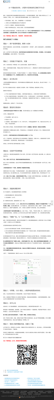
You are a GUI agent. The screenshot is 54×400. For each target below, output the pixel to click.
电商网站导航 (30, 392)
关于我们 (2, 391)
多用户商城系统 (43, 392)
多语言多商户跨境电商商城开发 (10, 380)
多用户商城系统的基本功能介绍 (34, 380)
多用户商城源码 (24, 391)
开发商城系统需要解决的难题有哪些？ (35, 381)
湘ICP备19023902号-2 (48, 396)
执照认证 (33, 397)
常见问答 (36, 392)
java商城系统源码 (37, 394)
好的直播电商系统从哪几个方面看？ (11, 383)
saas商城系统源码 (32, 391)
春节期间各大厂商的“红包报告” (34, 378)
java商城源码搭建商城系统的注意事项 (12, 385)
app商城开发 (16, 392)
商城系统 (49, 392)
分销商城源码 (40, 391)
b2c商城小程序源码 (15, 391)
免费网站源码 (16, 394)
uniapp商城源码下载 (49, 391)
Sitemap (7, 391)
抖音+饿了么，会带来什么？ (10, 381)
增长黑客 (15, 10)
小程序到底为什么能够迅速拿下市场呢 (15, 371)
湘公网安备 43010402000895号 (26, 397)
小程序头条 (19, 10)
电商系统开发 (23, 392)
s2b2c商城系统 (23, 394)
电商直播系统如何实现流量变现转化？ (12, 378)
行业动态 (24, 10)
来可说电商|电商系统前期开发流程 (35, 383)
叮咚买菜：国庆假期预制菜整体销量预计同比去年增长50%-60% (37, 385)
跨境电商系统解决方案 (7, 392)
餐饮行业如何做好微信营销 (12, 370)
